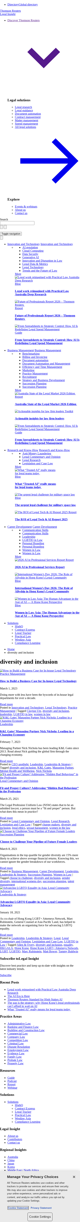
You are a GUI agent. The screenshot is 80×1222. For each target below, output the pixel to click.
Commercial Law (17, 1033)
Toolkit (69, 411)
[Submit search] (5, 227)
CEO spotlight (20, 764)
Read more (6, 704)
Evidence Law (16, 1053)
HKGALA (6, 948)
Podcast (12, 1081)
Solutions (12, 623)
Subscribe (6, 975)
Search (4, 219)
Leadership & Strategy (57, 764)
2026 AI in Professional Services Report (40, 567)
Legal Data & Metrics (35, 264)
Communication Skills (35, 530)
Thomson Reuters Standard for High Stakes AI (34, 999)
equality (68, 944)
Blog (18, 283)
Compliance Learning (27, 643)
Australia (12, 1156)
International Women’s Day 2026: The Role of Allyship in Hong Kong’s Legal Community (44, 590)
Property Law (15, 1063)
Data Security (30, 254)
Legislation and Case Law (37, 463)
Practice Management (35, 373)
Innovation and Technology (23, 244)
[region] (40, 1196)
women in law (42, 714)
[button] (43, 57)
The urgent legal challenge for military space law (45, 505)
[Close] (74, 1177)
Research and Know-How (22, 450)
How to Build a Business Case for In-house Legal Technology (38, 681)
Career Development (19, 526)
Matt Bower (50, 951)
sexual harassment (37, 827)
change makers (51, 824)
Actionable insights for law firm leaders (39, 418)
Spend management (26, 123)
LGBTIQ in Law (32, 540)
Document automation (28, 113)
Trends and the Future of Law (39, 270)
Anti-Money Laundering (36, 453)
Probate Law (15, 1060)
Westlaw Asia (23, 639)
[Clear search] (1, 227)
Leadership (28, 536)
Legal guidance (24, 110)
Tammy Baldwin (68, 951)
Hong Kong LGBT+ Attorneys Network (54, 948)
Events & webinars (26, 206)
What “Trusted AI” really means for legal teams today (35, 485)
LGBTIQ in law (22, 714)
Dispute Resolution (18, 1046)
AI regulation (30, 247)
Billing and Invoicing (34, 357)
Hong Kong (22, 948)
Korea (11, 1166)
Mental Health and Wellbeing (17, 770)
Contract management (28, 117)
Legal (57, 938)
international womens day (26, 881)
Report (19, 308)
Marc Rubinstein (31, 951)
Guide (18, 332)
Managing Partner (62, 767)
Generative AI (30, 257)
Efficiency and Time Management (42, 366)
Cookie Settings (40, 1216)
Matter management (26, 120)
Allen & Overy (25, 944)
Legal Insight (7, 14)
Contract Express (25, 629)
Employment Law (18, 1050)
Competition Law (17, 1040)
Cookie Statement (18, 1208)
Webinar (12, 1087)
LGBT (4, 951)
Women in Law (31, 550)
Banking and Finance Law (23, 1026)
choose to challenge (21, 877)
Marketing (28, 370)
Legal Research (31, 460)
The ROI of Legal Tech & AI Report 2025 (41, 519)
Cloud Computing (33, 250)
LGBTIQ (14, 951)
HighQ (19, 626)
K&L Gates (44, 767)
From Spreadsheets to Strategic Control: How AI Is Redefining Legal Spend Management (47, 341)
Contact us (21, 213)
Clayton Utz (34, 710)
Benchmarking (31, 353)
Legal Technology (33, 267)
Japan (10, 1163)
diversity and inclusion (56, 710)
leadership (6, 714)
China (11, 1160)
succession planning (54, 881)
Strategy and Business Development (43, 380)
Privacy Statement (40, 1208)
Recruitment (29, 376)
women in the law (59, 827)
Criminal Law (15, 1043)
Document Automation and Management (46, 363)
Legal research (23, 107)
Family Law (14, 1056)
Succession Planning (34, 383)
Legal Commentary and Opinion (41, 456)
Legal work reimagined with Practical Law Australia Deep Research (42, 292)
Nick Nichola (44, 770)
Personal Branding (33, 543)
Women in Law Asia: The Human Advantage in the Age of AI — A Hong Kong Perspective (47, 614)
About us (20, 209)
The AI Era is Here (18, 996)
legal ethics (18, 827)
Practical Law (23, 636)
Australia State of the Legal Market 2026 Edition (46, 404)
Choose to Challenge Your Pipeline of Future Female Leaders (38, 841)
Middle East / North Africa (23, 1170)
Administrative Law (19, 1023)
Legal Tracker (23, 633)
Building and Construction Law (26, 1030)
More (18, 273)
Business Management (20, 350)
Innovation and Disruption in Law (42, 260)
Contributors (14, 1139)
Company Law (16, 1036)
